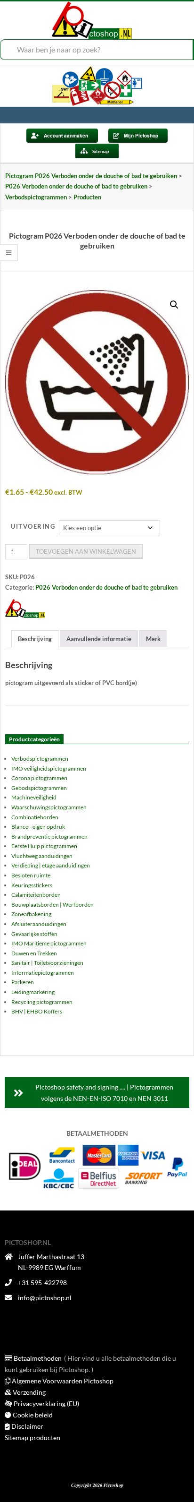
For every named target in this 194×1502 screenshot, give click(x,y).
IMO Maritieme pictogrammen (49, 943)
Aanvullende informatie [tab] (98, 639)
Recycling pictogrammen (42, 1001)
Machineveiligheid (34, 797)
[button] (174, 304)
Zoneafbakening (31, 914)
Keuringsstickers (31, 885)
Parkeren (22, 982)
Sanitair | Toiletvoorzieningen (47, 962)
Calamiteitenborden (36, 894)
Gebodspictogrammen (39, 787)
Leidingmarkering (33, 992)
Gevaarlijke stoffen (34, 933)
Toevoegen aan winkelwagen (86, 551)
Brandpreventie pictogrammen (49, 836)
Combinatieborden (34, 817)
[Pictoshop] (25, 608)
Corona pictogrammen (39, 777)
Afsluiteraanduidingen (38, 923)
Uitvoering (33, 526)
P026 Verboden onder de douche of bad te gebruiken (106, 587)
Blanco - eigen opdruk (38, 826)
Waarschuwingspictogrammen (49, 807)
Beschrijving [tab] (35, 639)
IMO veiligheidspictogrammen (48, 768)
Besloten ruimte (30, 875)
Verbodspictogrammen (39, 758)
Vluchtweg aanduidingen (42, 855)
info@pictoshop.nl (45, 1298)
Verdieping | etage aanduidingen (50, 865)
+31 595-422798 (42, 1283)
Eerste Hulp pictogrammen (44, 846)
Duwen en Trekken (34, 953)
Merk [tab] (153, 639)
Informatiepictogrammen (42, 972)
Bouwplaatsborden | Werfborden (52, 904)
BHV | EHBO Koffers (36, 1011)
